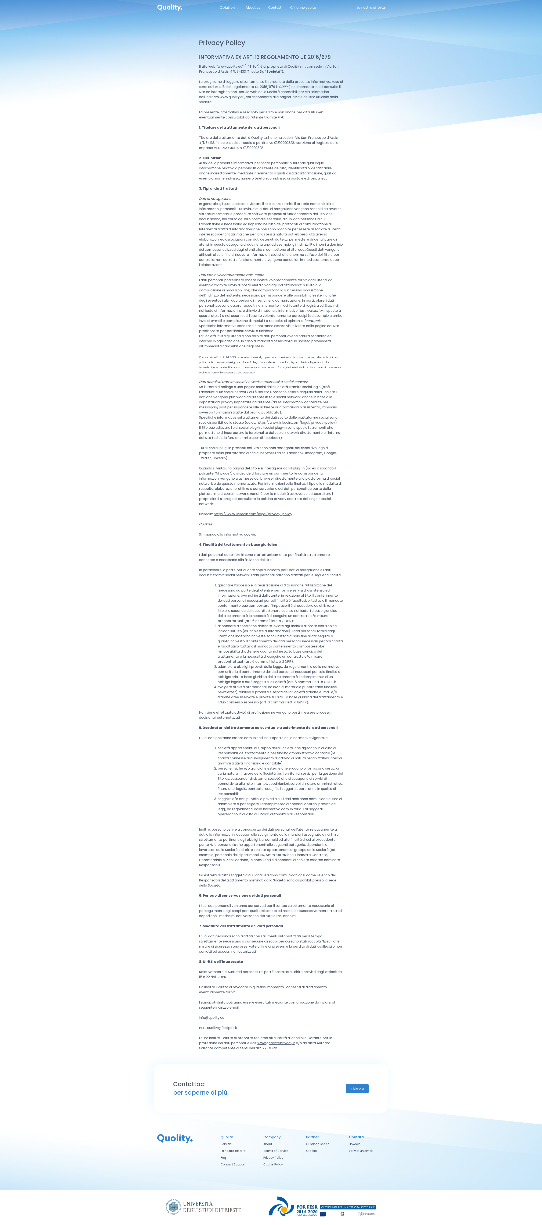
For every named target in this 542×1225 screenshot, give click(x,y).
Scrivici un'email (361, 1151)
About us (253, 7)
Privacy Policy (273, 1157)
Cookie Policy (273, 1164)
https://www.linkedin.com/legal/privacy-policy (296, 422)
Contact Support (233, 1164)
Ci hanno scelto (303, 7)
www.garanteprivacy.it (276, 1043)
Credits (311, 1151)
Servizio (226, 1144)
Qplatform (229, 7)
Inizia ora (357, 1088)
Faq (223, 1157)
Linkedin (355, 1144)
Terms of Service (276, 1151)
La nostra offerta (371, 7)
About (267, 1144)
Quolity (170, 7)
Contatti (275, 7)
